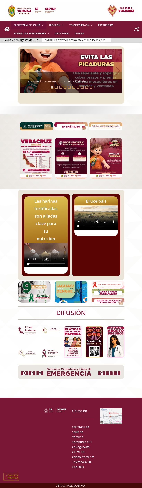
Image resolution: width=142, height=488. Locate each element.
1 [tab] (52, 87)
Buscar (79, 33)
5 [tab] (69, 87)
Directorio (62, 33)
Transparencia (79, 25)
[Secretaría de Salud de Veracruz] (7, 29)
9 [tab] (86, 87)
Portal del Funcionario (30, 33)
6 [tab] (73, 87)
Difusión (54, 25)
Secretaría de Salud (27, 25)
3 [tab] (60, 87)
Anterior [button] (24, 70)
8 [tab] (82, 87)
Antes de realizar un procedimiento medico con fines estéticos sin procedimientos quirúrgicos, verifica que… (69, 80)
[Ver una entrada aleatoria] (136, 29)
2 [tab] (56, 87)
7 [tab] (78, 87)
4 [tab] (65, 87)
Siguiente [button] (117, 70)
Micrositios (105, 25)
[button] (42, 25)
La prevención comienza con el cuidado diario (79, 40)
